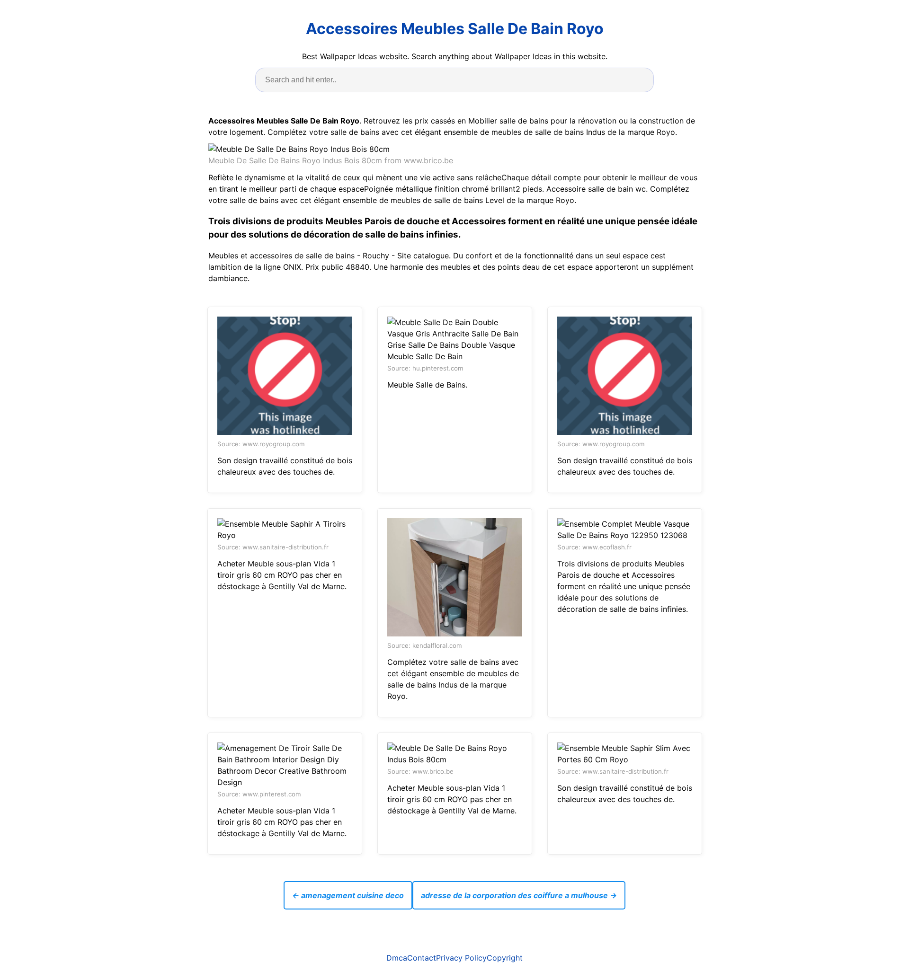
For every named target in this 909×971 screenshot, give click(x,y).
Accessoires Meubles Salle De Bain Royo (455, 28)
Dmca (396, 957)
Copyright (505, 957)
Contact (421, 957)
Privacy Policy (461, 957)
